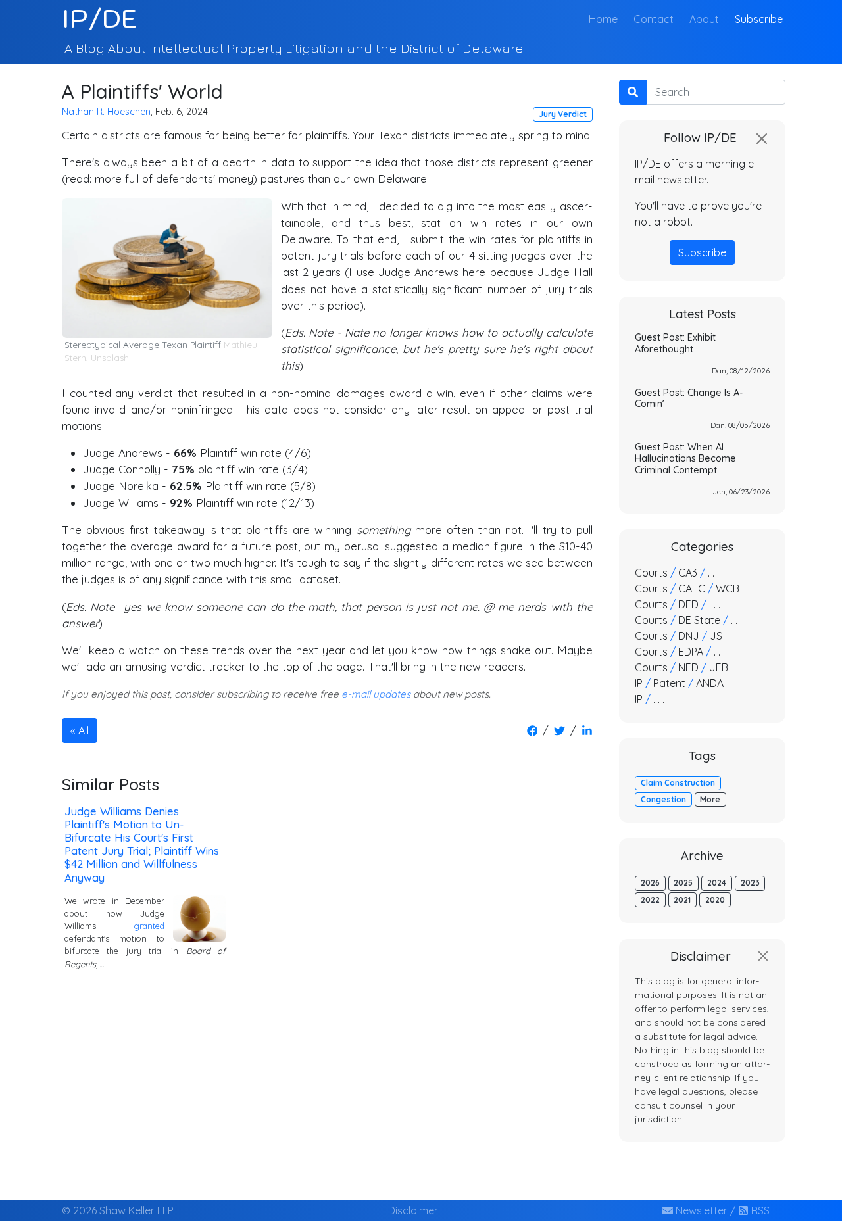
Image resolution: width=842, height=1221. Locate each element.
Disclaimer (413, 1210)
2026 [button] (650, 883)
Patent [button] (669, 683)
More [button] (710, 799)
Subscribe (759, 19)
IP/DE (99, 18)
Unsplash (110, 357)
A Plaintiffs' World (142, 91)
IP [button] (639, 683)
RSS (759, 1210)
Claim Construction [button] (678, 783)
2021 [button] (682, 900)
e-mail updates (375, 694)
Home (606, 19)
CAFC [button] (691, 588)
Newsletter (700, 1210)
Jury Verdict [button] (563, 114)
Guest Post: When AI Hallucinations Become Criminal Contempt (685, 458)
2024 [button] (716, 883)
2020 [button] (715, 900)
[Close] (762, 139)
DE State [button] (699, 620)
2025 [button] (683, 883)
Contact (653, 19)
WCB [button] (727, 588)
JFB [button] (718, 667)
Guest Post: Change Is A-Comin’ (689, 398)
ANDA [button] (710, 683)
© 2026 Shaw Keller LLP (118, 1210)
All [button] (83, 730)
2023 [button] (750, 883)
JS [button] (716, 635)
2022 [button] (650, 900)
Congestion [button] (663, 799)
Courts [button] (651, 572)
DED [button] (688, 604)
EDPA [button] (690, 651)
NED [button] (688, 667)
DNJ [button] (688, 635)
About (704, 19)
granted (149, 926)
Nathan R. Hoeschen (106, 112)
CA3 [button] (687, 572)
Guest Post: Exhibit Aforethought (675, 342)
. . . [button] (713, 572)
